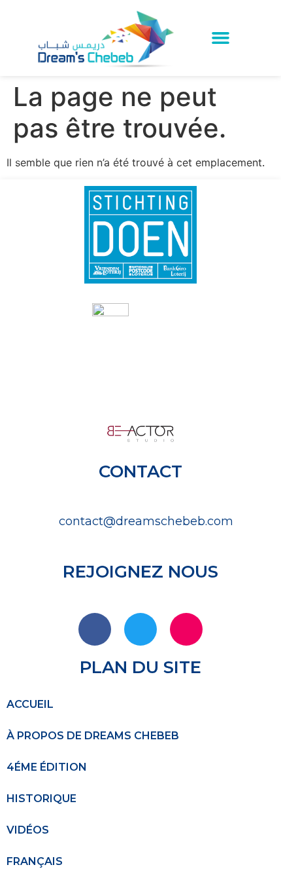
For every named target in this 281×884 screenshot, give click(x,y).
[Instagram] (186, 629)
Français (35, 861)
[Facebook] (94, 629)
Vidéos (28, 830)
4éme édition (47, 767)
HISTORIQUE (41, 798)
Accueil (30, 704)
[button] (221, 38)
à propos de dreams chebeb (93, 735)
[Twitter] (140, 629)
